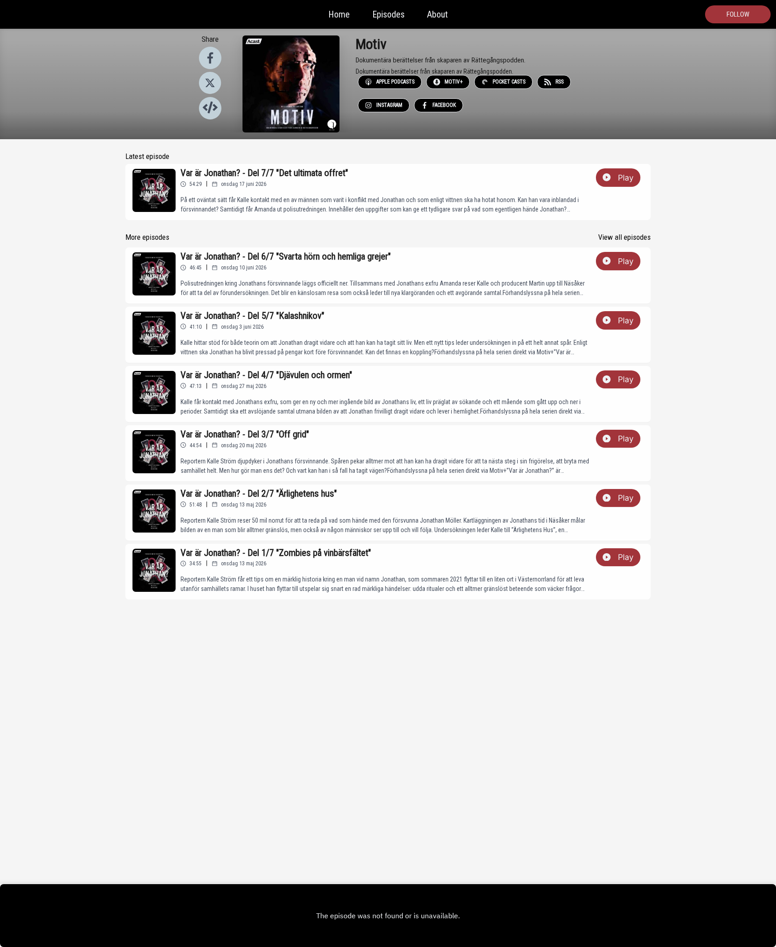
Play (626, 177)
